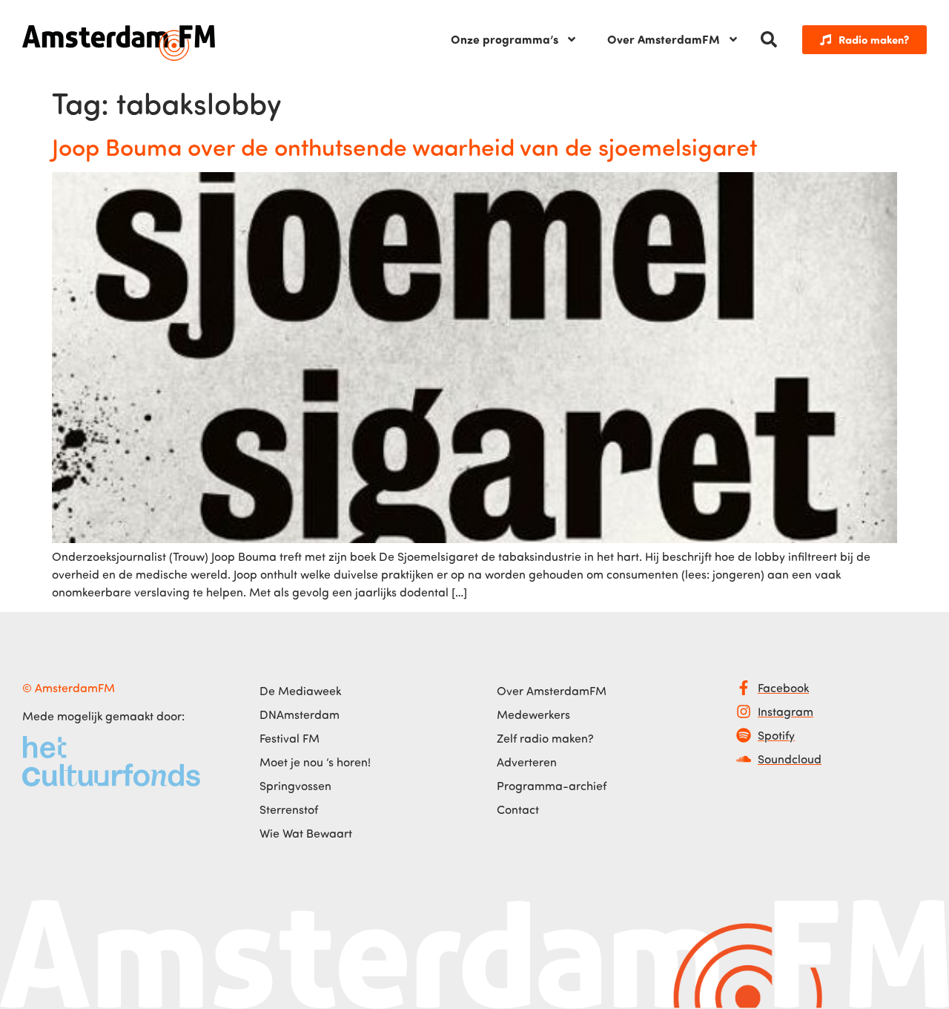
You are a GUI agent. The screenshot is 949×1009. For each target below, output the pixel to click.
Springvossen (295, 785)
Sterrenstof (288, 809)
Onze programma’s (504, 39)
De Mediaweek (300, 690)
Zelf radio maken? (545, 738)
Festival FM (289, 738)
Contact (518, 809)
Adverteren (527, 762)
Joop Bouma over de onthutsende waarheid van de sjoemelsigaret (404, 146)
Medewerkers (533, 714)
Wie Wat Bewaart (305, 833)
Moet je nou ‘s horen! (315, 762)
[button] (769, 39)
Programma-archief (551, 785)
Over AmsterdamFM (663, 39)
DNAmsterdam (299, 714)
